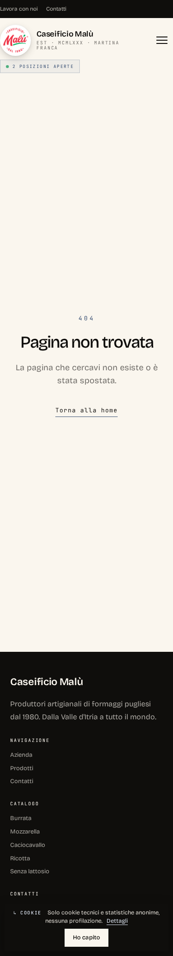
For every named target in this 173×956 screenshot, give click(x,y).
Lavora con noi (19, 9)
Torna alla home (86, 410)
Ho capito (87, 937)
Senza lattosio (29, 871)
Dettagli (117, 920)
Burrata (20, 818)
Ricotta (20, 858)
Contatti (56, 9)
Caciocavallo (27, 845)
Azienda (21, 755)
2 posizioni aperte (43, 66)
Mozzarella (25, 831)
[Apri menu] (163, 40)
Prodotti (21, 768)
